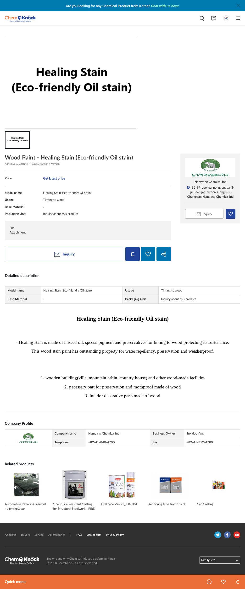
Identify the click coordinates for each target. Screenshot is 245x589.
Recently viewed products (209, 582)
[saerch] (202, 18)
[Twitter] (217, 534)
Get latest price (54, 178)
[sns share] (163, 254)
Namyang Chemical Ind (210, 181)
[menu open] (238, 18)
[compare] (132, 254)
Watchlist (223, 582)
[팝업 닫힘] (238, 5)
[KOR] (226, 18)
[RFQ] (213, 18)
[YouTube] (237, 534)
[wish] (148, 254)
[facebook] (227, 534)
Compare (238, 582)
